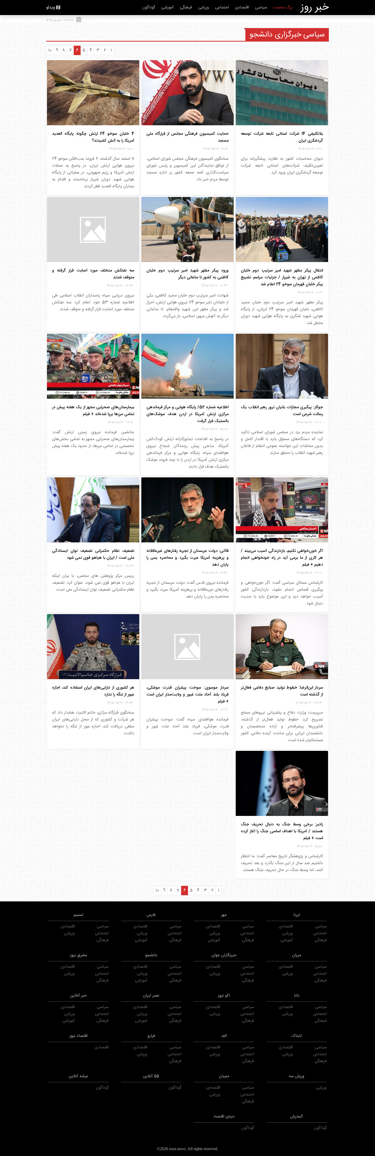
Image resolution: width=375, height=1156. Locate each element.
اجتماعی (222, 7)
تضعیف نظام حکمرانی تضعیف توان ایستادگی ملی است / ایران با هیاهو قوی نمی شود (93, 554)
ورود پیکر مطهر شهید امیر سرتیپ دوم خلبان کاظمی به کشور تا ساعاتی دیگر (187, 274)
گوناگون (148, 7)
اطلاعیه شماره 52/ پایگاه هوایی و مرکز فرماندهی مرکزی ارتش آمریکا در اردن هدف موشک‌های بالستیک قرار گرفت (187, 414)
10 (50, 50)
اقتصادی (242, 7)
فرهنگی (186, 7)
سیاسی (261, 7)
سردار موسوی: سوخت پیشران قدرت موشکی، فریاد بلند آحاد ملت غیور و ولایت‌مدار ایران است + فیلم (187, 694)
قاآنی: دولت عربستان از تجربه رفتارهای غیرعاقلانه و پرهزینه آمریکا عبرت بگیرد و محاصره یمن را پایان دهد (187, 558)
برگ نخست (283, 7)
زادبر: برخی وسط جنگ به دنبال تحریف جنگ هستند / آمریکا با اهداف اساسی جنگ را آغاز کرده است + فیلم (282, 831)
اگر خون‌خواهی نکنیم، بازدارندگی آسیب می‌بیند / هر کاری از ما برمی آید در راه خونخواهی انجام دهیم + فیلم (282, 558)
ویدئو (50, 7)
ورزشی (203, 7)
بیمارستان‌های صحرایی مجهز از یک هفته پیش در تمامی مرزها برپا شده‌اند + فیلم (93, 411)
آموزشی (167, 7)
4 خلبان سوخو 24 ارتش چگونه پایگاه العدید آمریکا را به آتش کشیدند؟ (93, 137)
